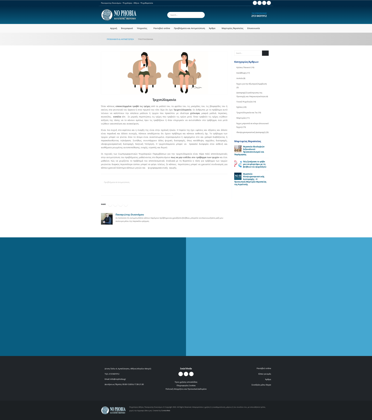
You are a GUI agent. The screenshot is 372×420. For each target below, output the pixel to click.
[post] (238, 148)
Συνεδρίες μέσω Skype (261, 385)
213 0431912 (259, 16)
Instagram (191, 374)
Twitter (115, 204)
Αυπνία (239, 78)
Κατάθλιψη (241, 73)
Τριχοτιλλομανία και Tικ (246, 112)
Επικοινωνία (253, 28)
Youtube (186, 374)
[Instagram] (264, 3)
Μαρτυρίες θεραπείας (232, 28)
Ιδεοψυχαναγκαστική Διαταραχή (250, 132)
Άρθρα (212, 28)
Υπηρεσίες (142, 28)
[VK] (269, 3)
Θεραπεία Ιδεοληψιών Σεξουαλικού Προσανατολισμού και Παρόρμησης (249, 150)
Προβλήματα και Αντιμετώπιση (189, 28)
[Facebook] (255, 3)
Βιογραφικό (127, 28)
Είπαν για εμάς (264, 374)
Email (126, 204)
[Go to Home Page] (102, 39)
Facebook (110, 204)
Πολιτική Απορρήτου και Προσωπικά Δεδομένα (186, 389)
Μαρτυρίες (241, 118)
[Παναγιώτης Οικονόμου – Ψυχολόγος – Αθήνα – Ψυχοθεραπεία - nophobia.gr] (119, 15)
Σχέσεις (239, 107)
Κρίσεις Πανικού (243, 67)
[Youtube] (259, 3)
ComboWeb (165, 410)
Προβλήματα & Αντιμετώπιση (116, 182)
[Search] (200, 14)
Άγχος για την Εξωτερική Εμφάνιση (251, 83)
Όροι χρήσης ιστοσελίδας (186, 382)
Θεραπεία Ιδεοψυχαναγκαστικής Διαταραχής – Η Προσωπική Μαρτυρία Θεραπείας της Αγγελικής (250, 179)
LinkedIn (121, 204)
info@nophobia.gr (118, 379)
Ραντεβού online (161, 28)
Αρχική (113, 28)
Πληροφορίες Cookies (186, 385)
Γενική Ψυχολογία (244, 101)
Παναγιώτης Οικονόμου (130, 214)
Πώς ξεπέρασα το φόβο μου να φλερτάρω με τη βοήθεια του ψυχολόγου (254, 164)
